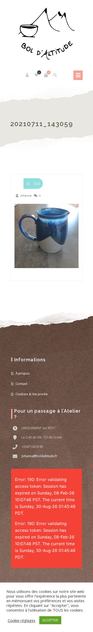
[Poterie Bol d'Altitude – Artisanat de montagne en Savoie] (46, 33)
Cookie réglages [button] (21, 620)
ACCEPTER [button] (50, 620)
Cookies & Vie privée (32, 394)
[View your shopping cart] (46, 75)
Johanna (26, 195)
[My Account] (27, 75)
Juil (33, 183)
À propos (23, 373)
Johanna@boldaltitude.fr (39, 456)
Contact (21, 383)
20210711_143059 (41, 124)
